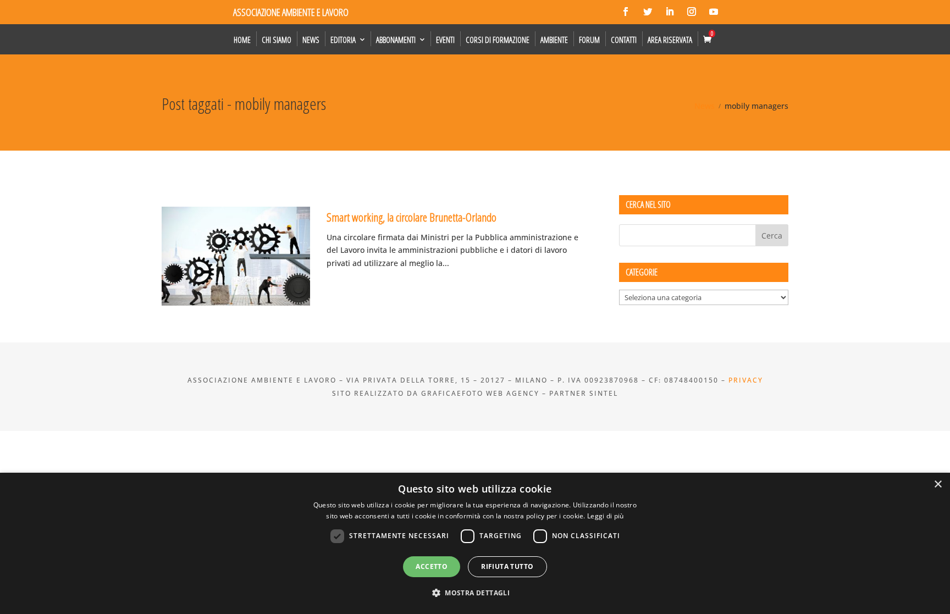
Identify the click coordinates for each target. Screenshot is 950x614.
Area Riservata (670, 39)
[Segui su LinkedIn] (669, 11)
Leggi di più (605, 516)
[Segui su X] (647, 11)
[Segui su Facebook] (625, 11)
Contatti (624, 39)
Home (242, 39)
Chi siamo (276, 39)
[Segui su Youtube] (713, 11)
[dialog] (475, 543)
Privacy (745, 380)
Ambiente (554, 39)
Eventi (445, 39)
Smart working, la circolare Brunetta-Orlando (411, 217)
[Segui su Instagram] (691, 11)
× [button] (938, 484)
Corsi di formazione (497, 39)
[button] (475, 593)
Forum (589, 39)
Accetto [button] (432, 566)
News (310, 39)
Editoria (343, 39)
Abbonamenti (396, 39)
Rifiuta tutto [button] (507, 566)
